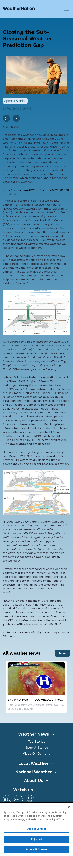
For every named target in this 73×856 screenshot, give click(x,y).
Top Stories (36, 741)
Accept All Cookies (36, 849)
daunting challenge (43, 146)
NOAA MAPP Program (23, 381)
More (62, 653)
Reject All (36, 839)
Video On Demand (36, 753)
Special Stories (36, 747)
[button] (36, 734)
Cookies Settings (36, 828)
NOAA (15, 126)
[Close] (69, 807)
